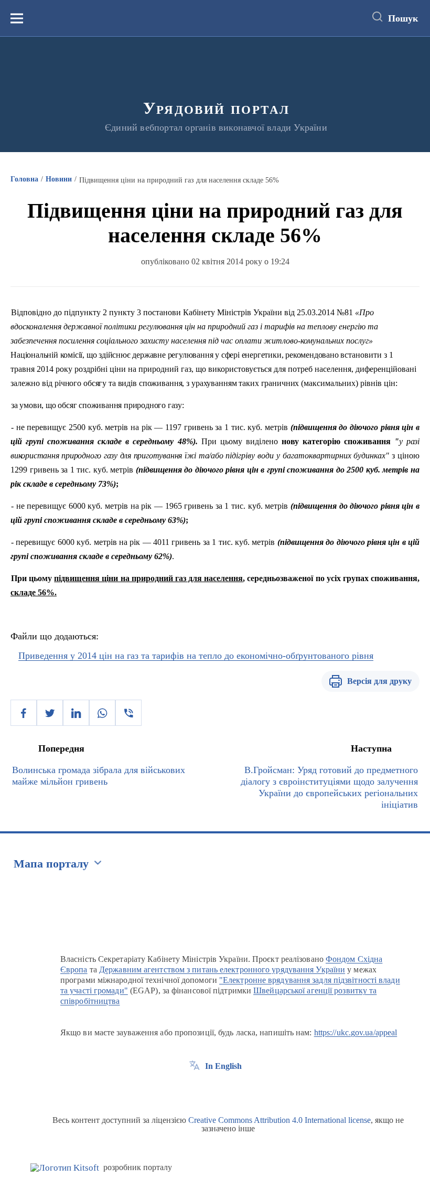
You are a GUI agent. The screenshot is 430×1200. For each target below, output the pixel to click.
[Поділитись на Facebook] (23, 712)
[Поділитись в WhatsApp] (102, 712)
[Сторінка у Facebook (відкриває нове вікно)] (194, 1090)
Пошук (403, 18)
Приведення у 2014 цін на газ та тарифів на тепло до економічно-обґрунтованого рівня (195, 655)
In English (223, 1066)
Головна (24, 179)
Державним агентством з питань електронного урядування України (222, 969)
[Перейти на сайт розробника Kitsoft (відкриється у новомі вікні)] (64, 1167)
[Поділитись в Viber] (128, 712)
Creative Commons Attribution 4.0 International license (279, 1120)
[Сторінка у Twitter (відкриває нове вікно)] (214, 1090)
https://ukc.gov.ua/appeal (355, 1032)
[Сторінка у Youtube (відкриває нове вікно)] (233, 1090)
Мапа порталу (51, 863)
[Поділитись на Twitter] (49, 712)
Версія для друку (379, 681)
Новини (59, 179)
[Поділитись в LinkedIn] (76, 712)
